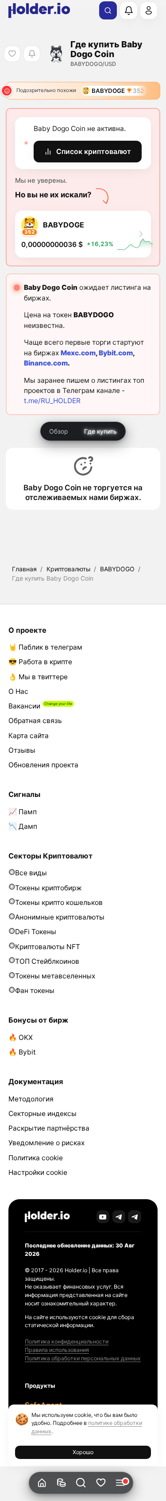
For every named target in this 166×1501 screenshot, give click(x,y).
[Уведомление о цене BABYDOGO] (31, 54)
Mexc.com (78, 353)
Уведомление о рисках (46, 1143)
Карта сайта (28, 735)
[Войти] (149, 10)
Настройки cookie (37, 1172)
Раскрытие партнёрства (48, 1128)
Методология (31, 1099)
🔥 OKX (20, 1037)
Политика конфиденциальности (66, 1341)
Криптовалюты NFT (47, 947)
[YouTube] (103, 1217)
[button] (81, 1483)
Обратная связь (35, 720)
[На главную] (42, 1483)
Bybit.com (116, 353)
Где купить (100, 431)
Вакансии (24, 706)
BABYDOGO (117, 569)
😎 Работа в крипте (40, 662)
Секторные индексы (42, 1113)
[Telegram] (119, 1217)
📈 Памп (22, 812)
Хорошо (83, 1452)
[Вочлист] (100, 1483)
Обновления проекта (43, 765)
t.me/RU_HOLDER (52, 400)
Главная (24, 569)
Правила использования (57, 1350)
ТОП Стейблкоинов (47, 961)
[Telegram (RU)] (134, 1217)
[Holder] (47, 1216)
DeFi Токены (35, 932)
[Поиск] (108, 10)
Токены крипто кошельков (59, 902)
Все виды (31, 873)
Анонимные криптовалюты (59, 917)
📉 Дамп (22, 826)
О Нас (18, 691)
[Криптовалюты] (61, 1483)
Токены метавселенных (55, 976)
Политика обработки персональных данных (83, 1358)
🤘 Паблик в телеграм (45, 647)
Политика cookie (35, 1158)
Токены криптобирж (48, 888)
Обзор (58, 431)
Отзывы (21, 750)
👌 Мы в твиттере (38, 677)
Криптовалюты (68, 569)
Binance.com (46, 363)
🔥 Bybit (22, 1052)
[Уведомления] (128, 10)
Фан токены (34, 990)
